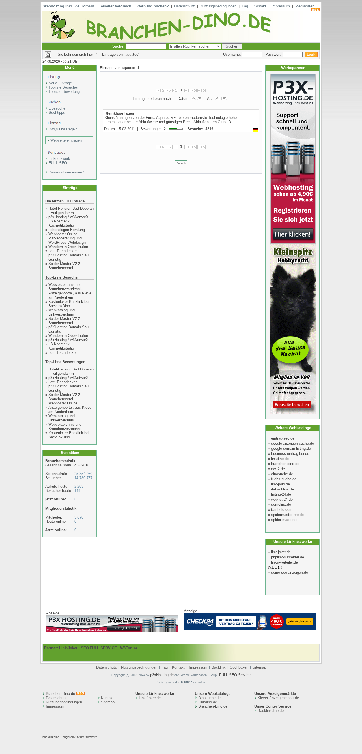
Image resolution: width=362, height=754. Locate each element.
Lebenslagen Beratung (66, 230)
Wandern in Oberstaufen (68, 247)
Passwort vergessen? (66, 172)
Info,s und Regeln (63, 129)
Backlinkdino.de (271, 710)
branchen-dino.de (285, 464)
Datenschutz (184, 6)
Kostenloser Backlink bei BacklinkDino (68, 303)
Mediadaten (304, 6)
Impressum (281, 6)
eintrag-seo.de (282, 438)
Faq (245, 6)
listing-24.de (281, 494)
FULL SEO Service (235, 675)
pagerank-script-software (80, 737)
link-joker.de (281, 552)
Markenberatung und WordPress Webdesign (67, 240)
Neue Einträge (60, 83)
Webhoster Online (62, 234)
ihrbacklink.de (282, 489)
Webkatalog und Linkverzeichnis (61, 312)
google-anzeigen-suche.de (292, 443)
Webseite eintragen (66, 140)
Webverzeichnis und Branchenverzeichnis (65, 286)
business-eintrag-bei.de (290, 453)
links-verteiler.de (284, 562)
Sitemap (259, 667)
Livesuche (57, 108)
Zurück (181, 163)
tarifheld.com (281, 509)
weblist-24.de (282, 499)
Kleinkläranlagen (119, 113)
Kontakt (259, 6)
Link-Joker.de (150, 698)
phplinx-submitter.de (287, 557)
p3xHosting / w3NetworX (68, 217)
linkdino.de (280, 459)
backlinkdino (50, 737)
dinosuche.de (282, 474)
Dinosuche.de (209, 698)
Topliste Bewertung (64, 91)
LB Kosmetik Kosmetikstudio (61, 223)
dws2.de (278, 469)
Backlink (219, 667)
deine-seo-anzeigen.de (289, 572)
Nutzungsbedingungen (218, 6)
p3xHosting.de (162, 675)
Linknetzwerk (59, 159)
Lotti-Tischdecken (62, 251)
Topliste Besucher (63, 87)
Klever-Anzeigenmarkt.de (278, 698)
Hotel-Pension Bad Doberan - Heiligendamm (71, 210)
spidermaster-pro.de (287, 515)
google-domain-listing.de (291, 448)
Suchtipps (57, 112)
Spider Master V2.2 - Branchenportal (65, 266)
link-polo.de (280, 484)
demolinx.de (281, 504)
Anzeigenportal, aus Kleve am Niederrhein (69, 295)
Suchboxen (239, 667)
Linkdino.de (207, 702)
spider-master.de (284, 520)
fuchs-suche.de (283, 479)
